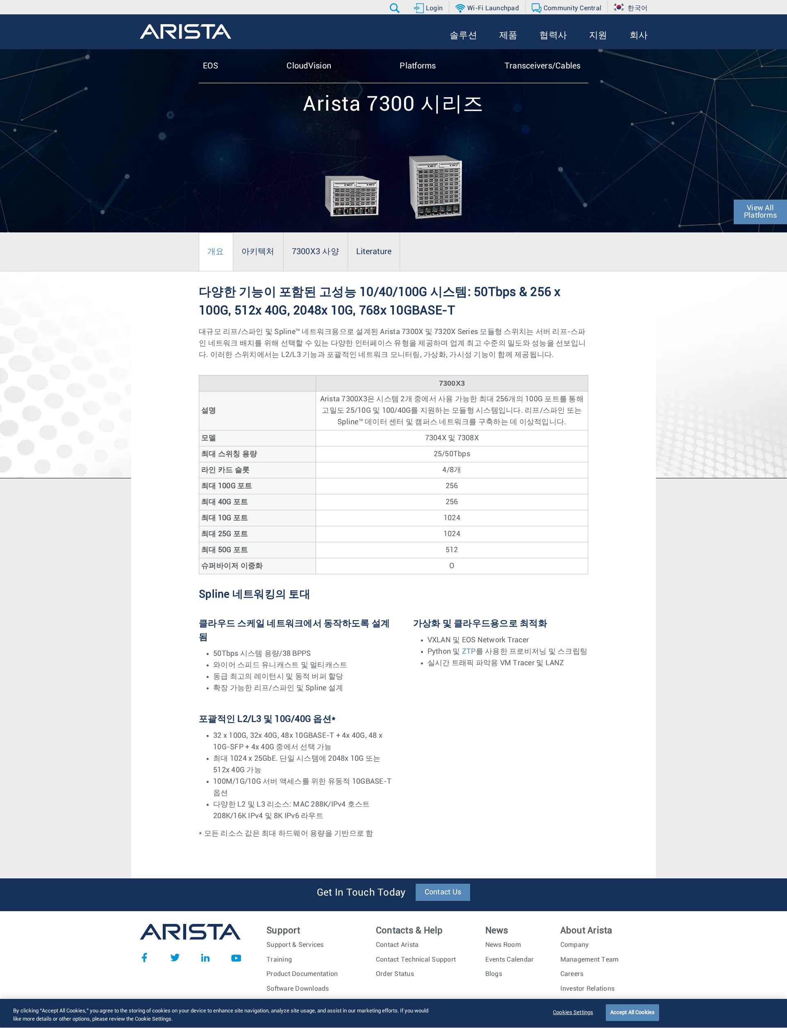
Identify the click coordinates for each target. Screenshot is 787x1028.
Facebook (144, 957)
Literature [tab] (374, 252)
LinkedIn (205, 957)
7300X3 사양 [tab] (315, 252)
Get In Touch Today (361, 893)
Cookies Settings (573, 1012)
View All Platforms (760, 212)
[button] (396, 8)
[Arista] (185, 31)
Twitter (175, 957)
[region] (393, 1013)
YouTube (236, 957)
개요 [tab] (215, 252)
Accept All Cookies (632, 1012)
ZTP (469, 651)
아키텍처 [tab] (258, 252)
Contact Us (443, 892)
